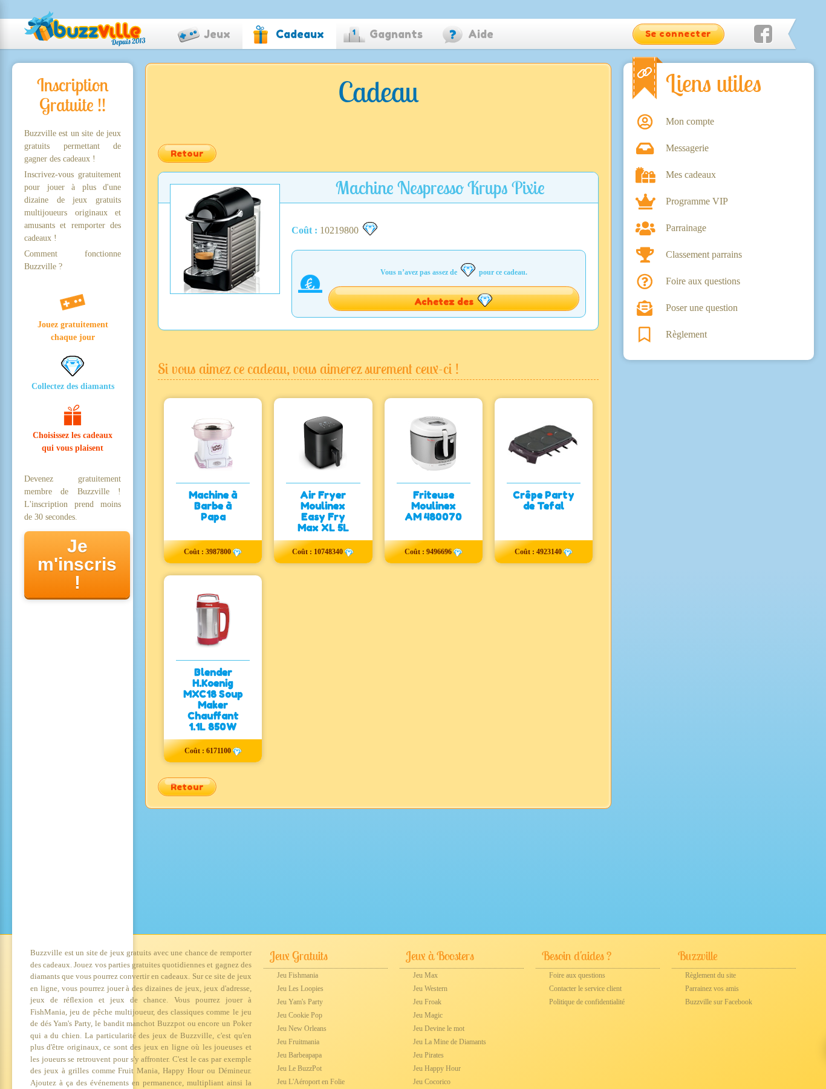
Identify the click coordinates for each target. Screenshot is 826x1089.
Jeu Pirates (428, 1055)
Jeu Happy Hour (437, 1068)
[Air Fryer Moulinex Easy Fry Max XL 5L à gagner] (323, 443)
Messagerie (687, 148)
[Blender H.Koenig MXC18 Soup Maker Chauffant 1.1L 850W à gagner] (213, 620)
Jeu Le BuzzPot (299, 1068)
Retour (187, 153)
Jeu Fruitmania (298, 1042)
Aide (480, 34)
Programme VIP (697, 201)
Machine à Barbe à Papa (213, 506)
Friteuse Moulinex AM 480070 (433, 506)
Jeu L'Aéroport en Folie (311, 1082)
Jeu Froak (427, 1002)
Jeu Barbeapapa (299, 1055)
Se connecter (678, 33)
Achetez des (445, 301)
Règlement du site (710, 975)
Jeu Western (430, 988)
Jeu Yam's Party (300, 1002)
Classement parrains (704, 254)
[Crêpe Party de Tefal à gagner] (543, 443)
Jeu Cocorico (431, 1082)
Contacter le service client (585, 988)
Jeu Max (425, 975)
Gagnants (396, 34)
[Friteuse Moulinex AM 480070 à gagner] (433, 443)
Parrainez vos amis (712, 988)
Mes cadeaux (691, 174)
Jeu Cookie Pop (299, 1015)
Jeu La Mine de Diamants (449, 1042)
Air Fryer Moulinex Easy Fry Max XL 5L (323, 511)
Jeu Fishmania (297, 975)
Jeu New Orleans (302, 1028)
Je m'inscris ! (77, 564)
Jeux (217, 34)
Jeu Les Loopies (300, 988)
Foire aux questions (703, 281)
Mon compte (690, 121)
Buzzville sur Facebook (718, 1002)
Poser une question (702, 307)
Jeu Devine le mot (438, 1028)
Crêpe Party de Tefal (543, 500)
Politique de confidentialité (587, 1002)
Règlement (686, 334)
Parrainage (686, 228)
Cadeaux (300, 34)
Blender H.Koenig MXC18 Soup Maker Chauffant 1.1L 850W (213, 699)
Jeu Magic (428, 1015)
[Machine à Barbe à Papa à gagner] (213, 443)
